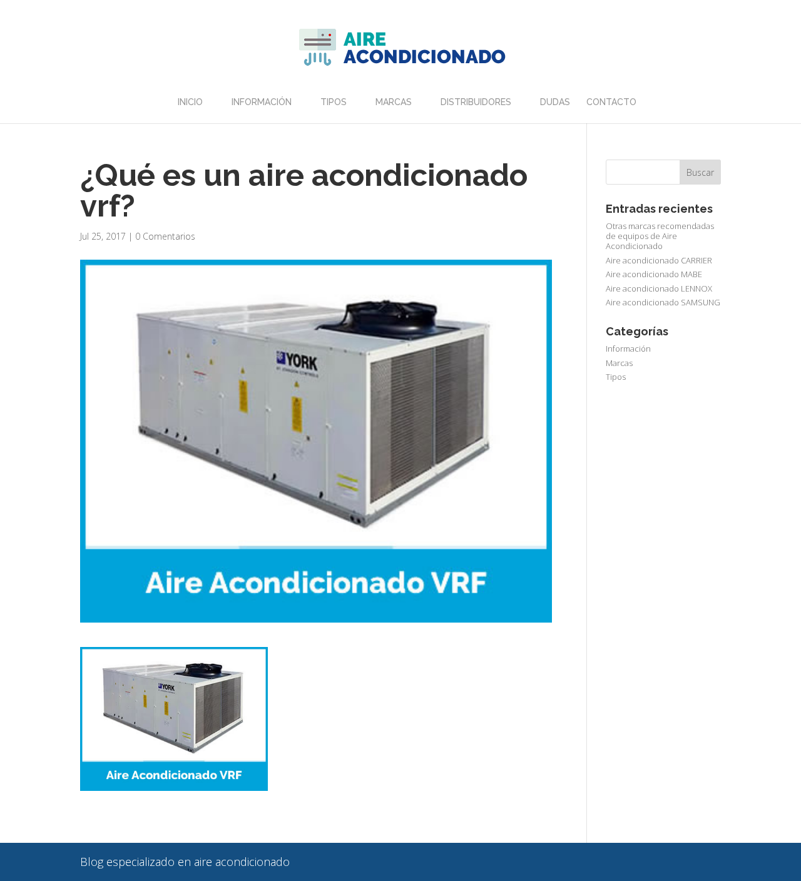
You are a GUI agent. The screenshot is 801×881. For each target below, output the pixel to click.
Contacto (611, 102)
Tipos (333, 102)
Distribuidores (476, 102)
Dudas (555, 102)
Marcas (393, 102)
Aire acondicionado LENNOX (659, 288)
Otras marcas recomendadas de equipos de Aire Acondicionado (660, 236)
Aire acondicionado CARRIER (659, 260)
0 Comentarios (165, 236)
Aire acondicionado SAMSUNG (663, 302)
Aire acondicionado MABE (654, 274)
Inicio (190, 102)
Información (262, 102)
